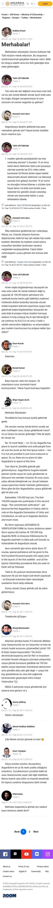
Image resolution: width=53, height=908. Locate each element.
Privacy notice (43, 866)
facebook (7, 854)
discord (38, 854)
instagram (49, 854)
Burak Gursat (19, 368)
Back (17, 831)
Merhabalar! (36, 17)
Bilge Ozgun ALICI (21, 400)
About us (6, 866)
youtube (28, 854)
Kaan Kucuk (18, 343)
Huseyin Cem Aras (21, 114)
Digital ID (22, 871)
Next (35, 831)
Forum (4, 14)
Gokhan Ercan (19, 31)
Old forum (14, 14)
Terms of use (23, 866)
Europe (15, 17)
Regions (6, 17)
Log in (45, 4)
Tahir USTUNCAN (21, 78)
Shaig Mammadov (21, 628)
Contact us (7, 876)
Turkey (24, 17)
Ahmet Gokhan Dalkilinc (24, 726)
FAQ (47, 871)
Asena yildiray (19, 702)
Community (36, 871)
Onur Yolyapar (19, 751)
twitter (17, 854)
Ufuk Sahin (18, 794)
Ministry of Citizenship (32, 14)
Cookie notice (8, 871)
